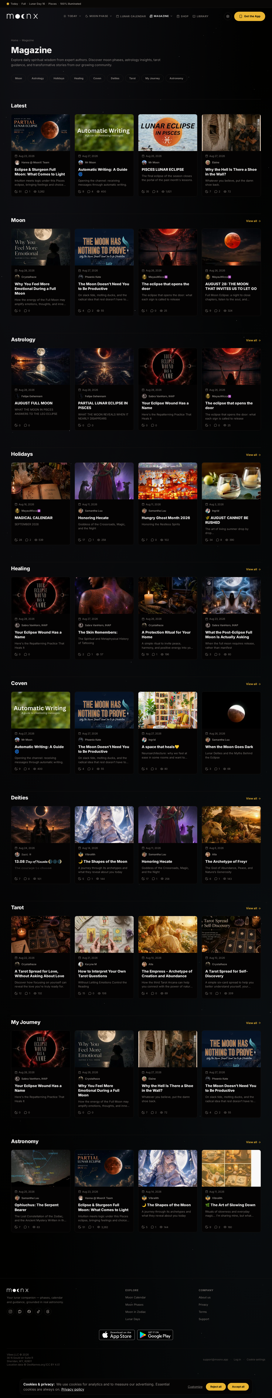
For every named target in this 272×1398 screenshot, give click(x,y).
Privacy (203, 1304)
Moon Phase (98, 16)
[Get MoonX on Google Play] (155, 1335)
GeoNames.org (36, 1364)
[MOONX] (17, 1290)
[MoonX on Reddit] (19, 1311)
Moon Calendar (135, 1297)
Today (72, 16)
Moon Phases (134, 1304)
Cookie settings (256, 1359)
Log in (237, 1359)
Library (203, 16)
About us (205, 1297)
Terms (203, 1311)
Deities (115, 78)
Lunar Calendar (133, 16)
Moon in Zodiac (135, 1311)
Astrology (38, 78)
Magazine (161, 16)
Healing (79, 78)
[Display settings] (228, 16)
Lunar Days (132, 1319)
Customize (195, 1386)
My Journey (152, 78)
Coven (97, 78)
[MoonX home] (22, 16)
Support (204, 1319)
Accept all (238, 1386)
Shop (184, 16)
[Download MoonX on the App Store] (117, 1335)
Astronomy (176, 78)
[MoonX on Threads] (47, 1311)
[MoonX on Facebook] (29, 1311)
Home (14, 40)
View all (251, 221)
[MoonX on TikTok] (38, 1311)
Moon (18, 78)
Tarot (132, 78)
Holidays (59, 78)
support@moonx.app (215, 1359)
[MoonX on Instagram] (10, 1311)
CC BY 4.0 (52, 1364)
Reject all (215, 1386)
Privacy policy (72, 1389)
